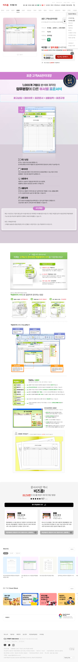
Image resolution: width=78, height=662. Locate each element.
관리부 (55, 28)
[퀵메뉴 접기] (64, 20)
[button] (76, 599)
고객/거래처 (61, 28)
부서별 (49, 28)
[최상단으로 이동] (72, 53)
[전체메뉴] (24, 5)
